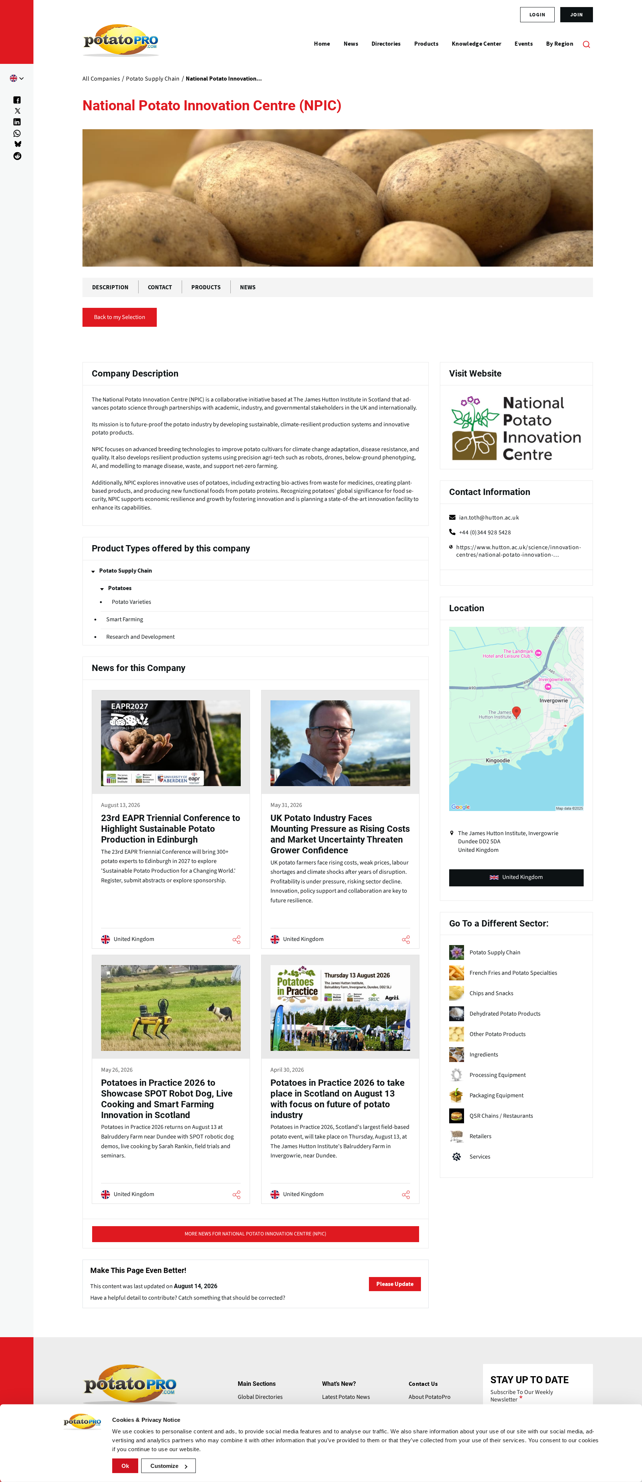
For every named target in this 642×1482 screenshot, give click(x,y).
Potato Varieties (131, 602)
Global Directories (260, 1397)
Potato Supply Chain (125, 571)
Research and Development (140, 637)
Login (537, 14)
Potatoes (120, 588)
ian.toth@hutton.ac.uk (489, 517)
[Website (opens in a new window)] (516, 428)
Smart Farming (124, 619)
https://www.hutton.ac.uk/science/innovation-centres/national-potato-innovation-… (518, 551)
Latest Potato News (346, 1397)
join (576, 14)
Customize (164, 1466)
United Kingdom (522, 877)
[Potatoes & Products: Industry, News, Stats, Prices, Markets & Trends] (120, 44)
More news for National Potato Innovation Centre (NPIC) (255, 1234)
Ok (125, 1466)
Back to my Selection (119, 317)
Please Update (395, 1284)
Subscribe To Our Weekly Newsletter (521, 1396)
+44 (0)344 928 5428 (485, 532)
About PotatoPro (430, 1397)
